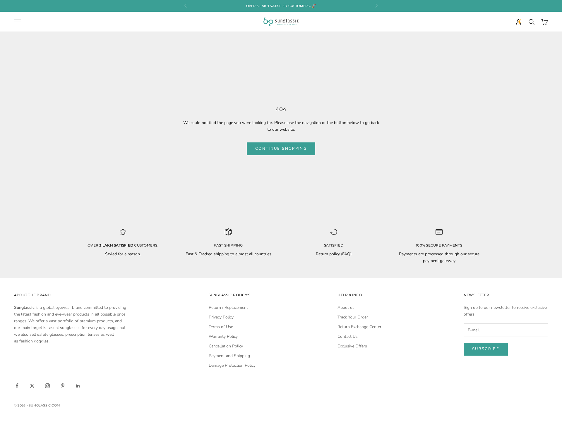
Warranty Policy (223, 336)
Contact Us (347, 336)
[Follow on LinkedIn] (78, 386)
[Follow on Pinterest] (63, 386)
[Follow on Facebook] (17, 386)
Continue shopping (281, 148)
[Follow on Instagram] (47, 386)
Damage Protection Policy (232, 365)
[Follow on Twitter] (32, 386)
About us (345, 307)
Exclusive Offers (352, 346)
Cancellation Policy (226, 346)
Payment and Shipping (229, 356)
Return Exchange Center (359, 327)
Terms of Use (221, 327)
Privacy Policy (221, 317)
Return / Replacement (228, 307)
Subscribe (485, 349)
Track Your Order (352, 317)
